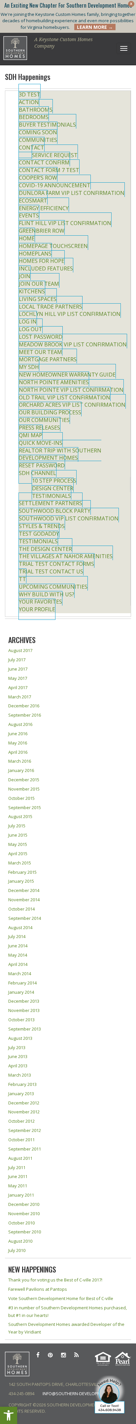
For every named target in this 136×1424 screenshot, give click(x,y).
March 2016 (19, 761)
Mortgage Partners (48, 359)
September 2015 (24, 807)
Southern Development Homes (15, 48)
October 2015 (21, 798)
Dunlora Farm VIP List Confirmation (71, 193)
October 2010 (21, 1223)
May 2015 (17, 844)
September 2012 (24, 1130)
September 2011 (24, 1149)
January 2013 (21, 1094)
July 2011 (16, 1167)
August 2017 (20, 650)
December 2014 (23, 890)
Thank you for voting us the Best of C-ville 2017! (55, 1280)
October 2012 (21, 1121)
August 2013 (20, 1038)
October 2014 (21, 909)
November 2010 (24, 1213)
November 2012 (24, 1112)
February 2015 (22, 872)
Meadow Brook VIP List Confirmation (73, 344)
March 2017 (19, 697)
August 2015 (20, 816)
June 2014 (17, 946)
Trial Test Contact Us (51, 571)
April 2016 (17, 752)
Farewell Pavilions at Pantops (37, 1289)
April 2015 (17, 854)
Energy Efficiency (44, 208)
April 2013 (17, 1066)
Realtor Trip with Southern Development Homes (59, 454)
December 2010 (23, 1204)
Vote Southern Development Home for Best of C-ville (60, 1298)
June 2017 (17, 669)
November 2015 (24, 789)
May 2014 (17, 955)
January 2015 (21, 881)
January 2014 (21, 992)
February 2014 (22, 983)
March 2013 (19, 1075)
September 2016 (24, 715)
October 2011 (21, 1140)
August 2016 (20, 724)
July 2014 (16, 936)
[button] (8, 1415)
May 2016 (17, 743)
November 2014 (24, 900)
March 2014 (19, 974)
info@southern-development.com (81, 1393)
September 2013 (24, 1029)
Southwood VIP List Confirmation (69, 518)
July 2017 (16, 660)
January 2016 (21, 770)
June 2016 (17, 734)
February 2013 (22, 1084)
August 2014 (20, 927)
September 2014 (24, 918)
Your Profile (37, 609)
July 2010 (16, 1250)
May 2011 (17, 1186)
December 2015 (23, 780)
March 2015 (19, 863)
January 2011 (21, 1195)
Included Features (46, 268)
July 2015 (16, 826)
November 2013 (24, 1010)
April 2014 (17, 964)
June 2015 (17, 835)
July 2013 (16, 1047)
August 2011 (20, 1158)
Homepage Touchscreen (53, 246)
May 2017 (17, 678)
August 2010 (20, 1241)
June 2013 (17, 1056)
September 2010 (24, 1232)
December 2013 (23, 1001)
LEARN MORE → (95, 27)
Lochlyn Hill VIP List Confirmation (69, 314)
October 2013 (21, 1020)
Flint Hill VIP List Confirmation (65, 223)
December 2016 (23, 706)
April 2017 (17, 687)
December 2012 (23, 1103)
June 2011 (17, 1176)
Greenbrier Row (41, 230)
